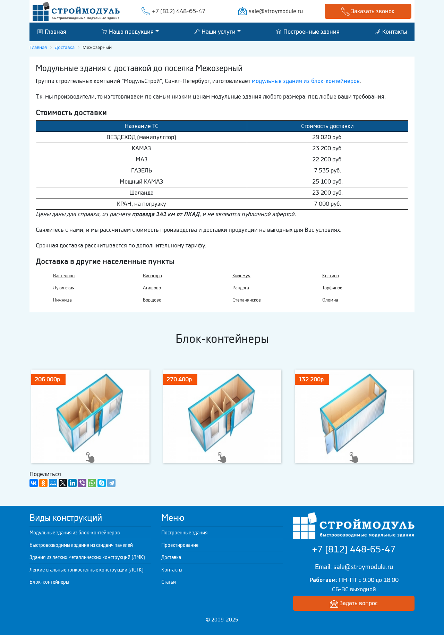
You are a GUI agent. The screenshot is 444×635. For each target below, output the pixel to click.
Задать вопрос (358, 603)
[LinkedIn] (72, 483)
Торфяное (332, 288)
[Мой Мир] (53, 483)
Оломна (330, 300)
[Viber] (82, 483)
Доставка (171, 557)
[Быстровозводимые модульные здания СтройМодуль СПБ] (76, 11)
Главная (54, 31)
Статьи (168, 582)
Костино (330, 276)
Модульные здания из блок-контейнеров (74, 533)
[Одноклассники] (43, 483)
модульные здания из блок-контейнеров (306, 81)
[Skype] (101, 483)
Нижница (62, 300)
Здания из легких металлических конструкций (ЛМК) (87, 557)
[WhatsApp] (92, 483)
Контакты (394, 31)
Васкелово (64, 276)
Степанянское (246, 300)
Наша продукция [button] (131, 31)
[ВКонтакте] (33, 483)
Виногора (152, 276)
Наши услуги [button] (218, 31)
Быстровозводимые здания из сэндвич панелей (81, 545)
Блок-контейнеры (49, 582)
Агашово (152, 288)
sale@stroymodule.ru (276, 11)
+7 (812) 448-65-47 (178, 11)
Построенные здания (311, 31)
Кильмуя (241, 276)
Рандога (240, 288)
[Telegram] (111, 483)
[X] (63, 483)
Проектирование (179, 545)
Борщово (152, 300)
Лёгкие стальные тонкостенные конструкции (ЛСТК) (86, 570)
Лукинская (64, 288)
